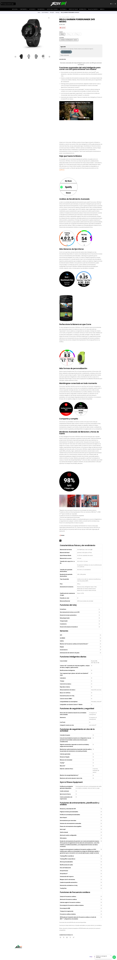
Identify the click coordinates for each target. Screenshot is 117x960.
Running (57, 12)
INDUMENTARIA (41, 9)
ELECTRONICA (63, 9)
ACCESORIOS (32, 9)
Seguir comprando (65, 55)
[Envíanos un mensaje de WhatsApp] (114, 957)
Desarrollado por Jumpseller (34, 957)
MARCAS (102, 9)
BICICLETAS (14, 9)
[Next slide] (49, 57)
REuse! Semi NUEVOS (93, 9)
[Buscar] (2, 3)
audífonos (61, 170)
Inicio (39, 12)
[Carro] (115, 4)
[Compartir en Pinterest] (70, 937)
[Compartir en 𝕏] (64, 937)
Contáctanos (67, 52)
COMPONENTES (23, 9)
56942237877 (64, 950)
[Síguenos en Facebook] (22, 950)
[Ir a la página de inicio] (58, 4)
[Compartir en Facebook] (60, 937)
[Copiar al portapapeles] (73, 937)
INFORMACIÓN (82, 9)
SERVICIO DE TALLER (73, 9)
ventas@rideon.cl (64, 948)
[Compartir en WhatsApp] (67, 937)
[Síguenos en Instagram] (20, 950)
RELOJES (52, 12)
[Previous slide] (16, 57)
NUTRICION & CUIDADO (52, 9)
